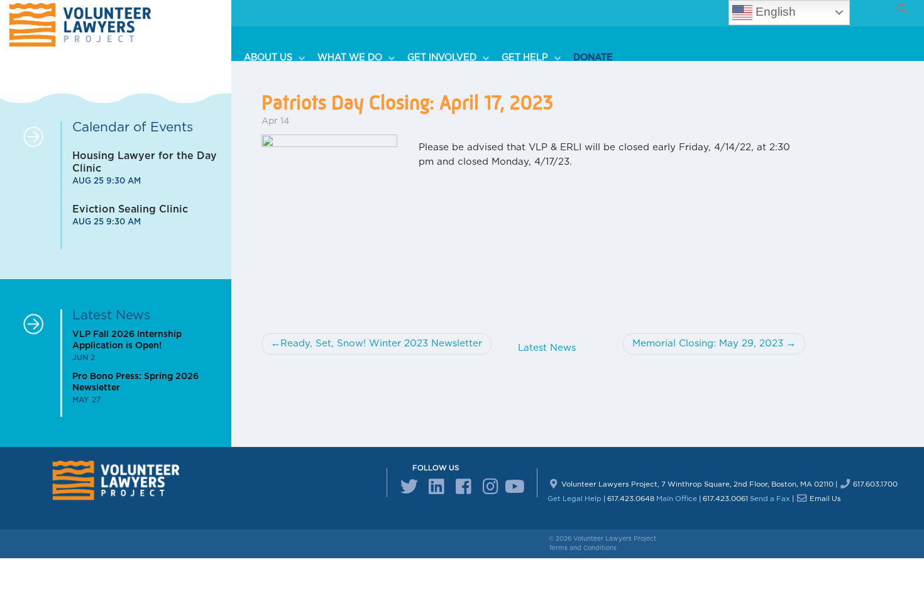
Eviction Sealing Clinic (130, 209)
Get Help (525, 57)
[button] (901, 18)
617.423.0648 (630, 498)
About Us (268, 57)
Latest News (547, 348)
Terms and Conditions (583, 548)
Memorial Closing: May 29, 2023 (707, 343)
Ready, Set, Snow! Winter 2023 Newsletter (381, 343)
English (774, 11)
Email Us (825, 498)
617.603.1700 (875, 484)
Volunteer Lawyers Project (614, 539)
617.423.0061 (725, 498)
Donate (593, 57)
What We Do (349, 57)
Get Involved (441, 57)
